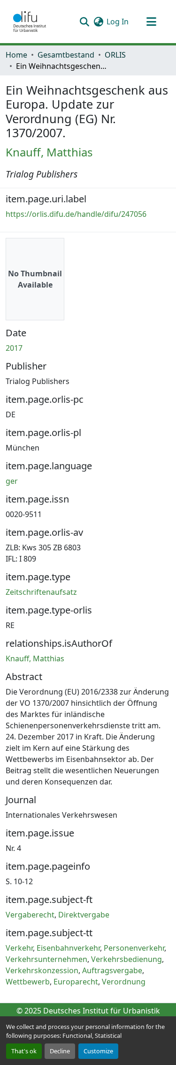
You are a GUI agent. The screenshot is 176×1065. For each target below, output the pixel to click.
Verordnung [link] (123, 981)
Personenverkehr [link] (134, 948)
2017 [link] (14, 348)
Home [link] (16, 55)
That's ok (24, 1051)
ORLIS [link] (115, 55)
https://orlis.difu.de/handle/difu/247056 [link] (76, 214)
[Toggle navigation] (151, 21)
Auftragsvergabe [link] (112, 970)
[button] (29, 21)
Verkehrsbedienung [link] (126, 959)
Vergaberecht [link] (30, 915)
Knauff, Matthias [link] (49, 152)
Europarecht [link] (76, 981)
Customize (98, 1051)
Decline (60, 1051)
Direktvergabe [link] (83, 915)
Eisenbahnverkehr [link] (68, 948)
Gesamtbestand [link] (66, 55)
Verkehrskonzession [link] (42, 970)
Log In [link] (118, 21)
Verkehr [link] (19, 948)
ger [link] (12, 481)
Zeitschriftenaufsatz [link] (41, 592)
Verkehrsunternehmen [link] (46, 959)
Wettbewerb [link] (28, 981)
